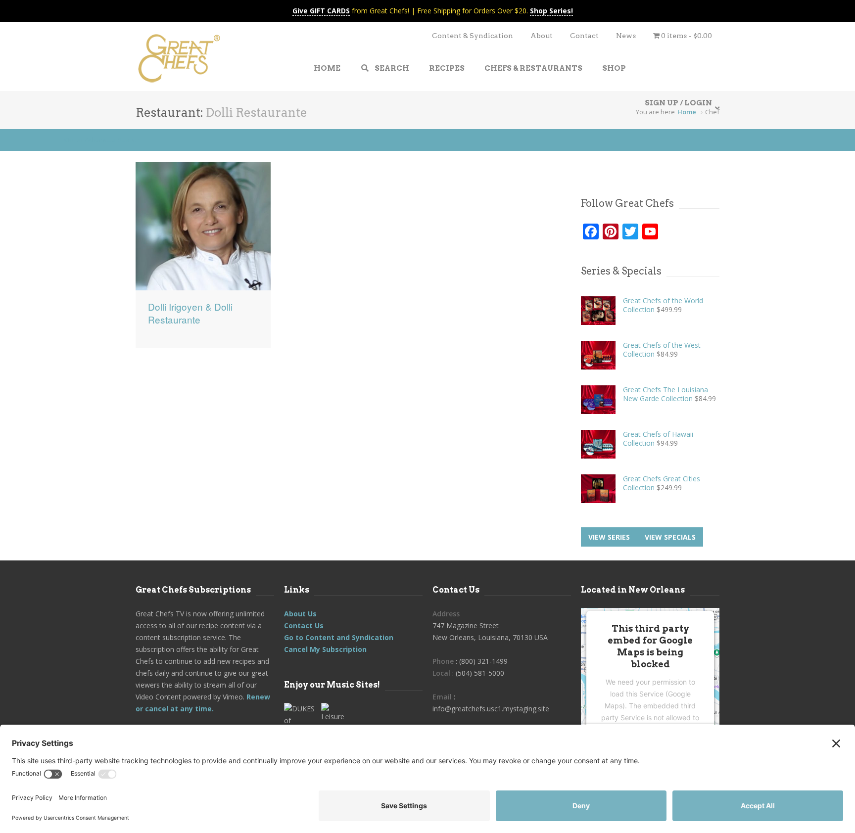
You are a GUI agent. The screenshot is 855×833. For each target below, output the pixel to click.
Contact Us (304, 625)
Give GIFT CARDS (321, 10)
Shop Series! (551, 10)
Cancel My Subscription (325, 649)
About (541, 36)
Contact (584, 36)
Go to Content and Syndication (338, 637)
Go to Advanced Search (102, 139)
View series (609, 537)
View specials (670, 537)
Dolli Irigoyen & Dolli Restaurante (190, 313)
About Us (300, 613)
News (626, 36)
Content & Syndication (472, 36)
